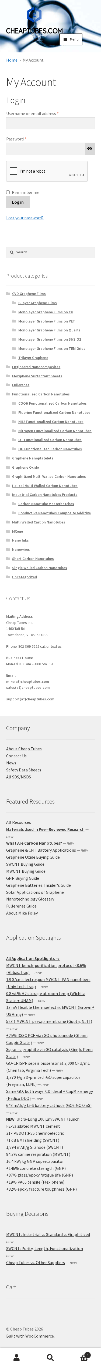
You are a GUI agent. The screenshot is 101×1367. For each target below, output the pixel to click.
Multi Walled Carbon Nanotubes (38, 522)
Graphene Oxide (25, 467)
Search (50, 1358)
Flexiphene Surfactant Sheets (37, 376)
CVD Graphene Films (29, 293)
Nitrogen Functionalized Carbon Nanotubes (55, 430)
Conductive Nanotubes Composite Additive (54, 512)
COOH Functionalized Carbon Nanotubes (52, 403)
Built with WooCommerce (30, 1336)
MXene (17, 531)
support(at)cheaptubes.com (30, 699)
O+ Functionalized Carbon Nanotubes (50, 439)
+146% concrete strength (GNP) (36, 1168)
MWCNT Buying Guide (26, 871)
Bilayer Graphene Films (37, 302)
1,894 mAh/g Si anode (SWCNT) (34, 1147)
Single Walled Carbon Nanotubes (39, 567)
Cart (77, 1353)
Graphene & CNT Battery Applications (41, 850)
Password (24, 139)
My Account (17, 1358)
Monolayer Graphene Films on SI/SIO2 (49, 339)
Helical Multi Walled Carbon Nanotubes (45, 485)
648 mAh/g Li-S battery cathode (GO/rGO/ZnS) (49, 1105)
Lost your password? (25, 217)
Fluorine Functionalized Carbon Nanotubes (54, 412)
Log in (18, 202)
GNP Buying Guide (22, 878)
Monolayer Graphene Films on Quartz (49, 330)
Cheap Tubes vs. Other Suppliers (35, 1262)
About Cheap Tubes (24, 748)
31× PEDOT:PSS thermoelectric (35, 1133)
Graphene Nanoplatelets (32, 458)
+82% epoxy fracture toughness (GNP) (41, 1189)
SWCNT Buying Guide (25, 864)
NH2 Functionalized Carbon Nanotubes (50, 421)
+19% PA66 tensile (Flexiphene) (35, 1182)
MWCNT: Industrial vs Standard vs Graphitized (48, 1234)
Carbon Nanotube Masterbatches (46, 503)
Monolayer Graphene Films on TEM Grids (51, 348)
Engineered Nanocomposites (36, 366)
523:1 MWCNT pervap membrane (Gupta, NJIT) (49, 1021)
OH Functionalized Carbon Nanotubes (50, 448)
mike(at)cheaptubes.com (27, 681)
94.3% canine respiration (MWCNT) (38, 1154)
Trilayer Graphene (33, 357)
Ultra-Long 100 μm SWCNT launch (42, 1119)
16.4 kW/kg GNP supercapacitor (35, 1161)
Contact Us (16, 755)
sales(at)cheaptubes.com (28, 687)
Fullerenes (20, 384)
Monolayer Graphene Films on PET (46, 321)
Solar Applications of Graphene (35, 892)
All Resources (18, 822)
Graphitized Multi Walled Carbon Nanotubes (49, 476)
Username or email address (40, 113)
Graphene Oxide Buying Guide (33, 857)
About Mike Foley (22, 913)
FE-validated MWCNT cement (33, 1126)
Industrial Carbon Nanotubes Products (44, 494)
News (11, 762)
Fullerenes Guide (21, 906)
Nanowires (21, 549)
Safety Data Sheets (23, 769)
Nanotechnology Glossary (30, 899)
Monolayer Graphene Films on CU (45, 312)
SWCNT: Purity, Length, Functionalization (44, 1248)
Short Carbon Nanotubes (33, 558)
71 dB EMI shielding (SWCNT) (32, 1140)
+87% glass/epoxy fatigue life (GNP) (39, 1175)
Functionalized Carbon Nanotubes (41, 394)
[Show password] (90, 149)
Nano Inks (20, 540)
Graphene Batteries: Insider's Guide (38, 885)
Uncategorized (24, 577)
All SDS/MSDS (18, 777)
